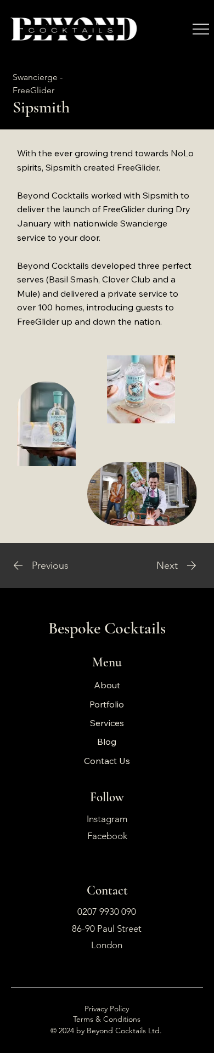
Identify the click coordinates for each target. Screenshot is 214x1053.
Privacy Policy (107, 1009)
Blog (106, 741)
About (107, 685)
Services (107, 722)
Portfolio (106, 704)
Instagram (107, 818)
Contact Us (107, 760)
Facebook (107, 835)
